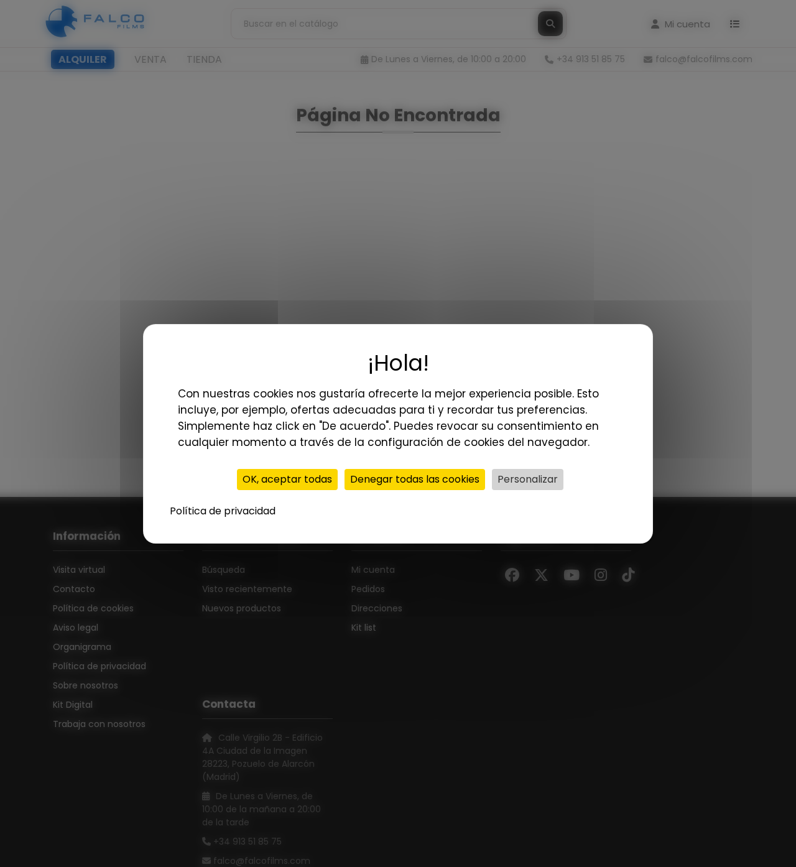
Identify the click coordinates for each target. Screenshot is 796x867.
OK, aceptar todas (287, 479)
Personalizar (527, 479)
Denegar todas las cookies (414, 479)
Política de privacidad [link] (222, 511)
